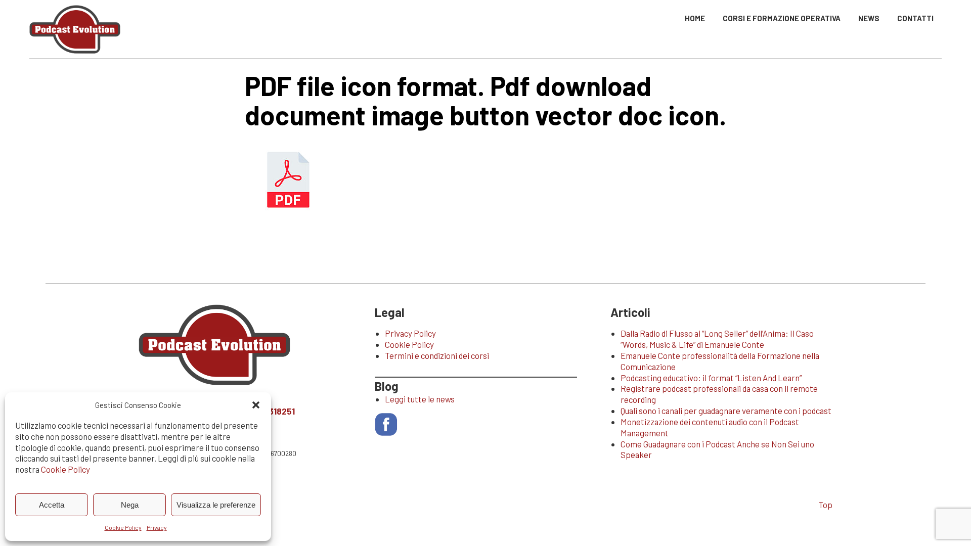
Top (825, 504)
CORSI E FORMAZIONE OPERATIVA (782, 18)
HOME (695, 18)
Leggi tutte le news (420, 399)
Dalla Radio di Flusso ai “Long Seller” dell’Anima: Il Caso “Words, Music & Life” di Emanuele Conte (717, 338)
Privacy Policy (410, 333)
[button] (256, 405)
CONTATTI (915, 18)
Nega (130, 504)
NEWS (868, 18)
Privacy (157, 527)
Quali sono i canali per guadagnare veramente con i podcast (726, 410)
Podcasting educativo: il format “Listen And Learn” (711, 378)
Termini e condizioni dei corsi (437, 355)
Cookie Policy (65, 469)
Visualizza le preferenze (215, 504)
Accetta (51, 504)
